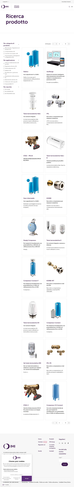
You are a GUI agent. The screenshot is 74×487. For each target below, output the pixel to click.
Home (39, 439)
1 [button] (56, 44)
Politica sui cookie (43, 482)
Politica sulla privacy (53, 482)
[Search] (69, 7)
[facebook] (68, 443)
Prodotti (51, 439)
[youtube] (62, 443)
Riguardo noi (41, 444)
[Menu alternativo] (72, 7)
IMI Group (52, 442)
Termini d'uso (25, 482)
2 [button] (59, 44)
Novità (40, 451)
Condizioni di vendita (33, 482)
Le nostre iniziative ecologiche (52, 446)
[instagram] (65, 443)
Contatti (51, 451)
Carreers (40, 442)
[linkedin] (59, 443)
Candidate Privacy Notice (65, 482)
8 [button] (65, 44)
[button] (53, 44)
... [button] (62, 44)
